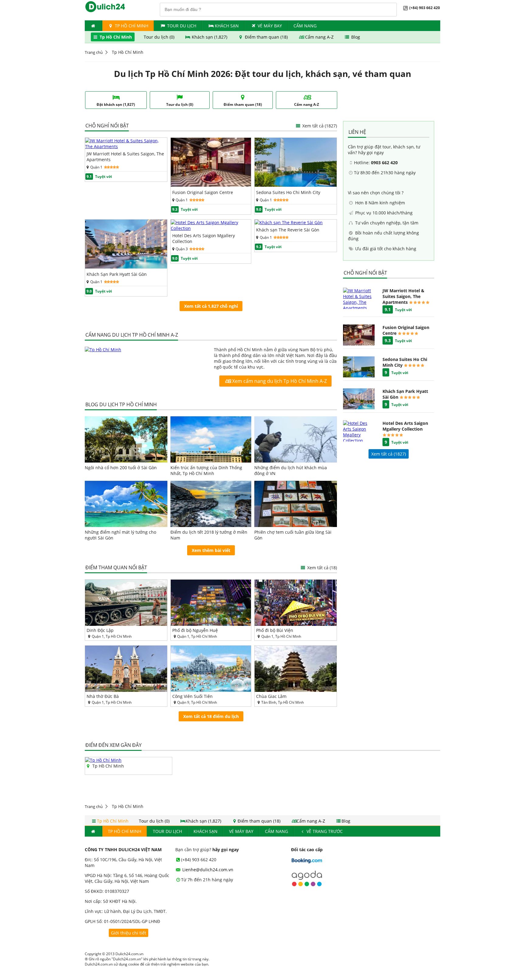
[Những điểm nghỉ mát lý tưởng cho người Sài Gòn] (126, 504)
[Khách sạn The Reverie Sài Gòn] (289, 222)
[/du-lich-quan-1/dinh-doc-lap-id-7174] (126, 603)
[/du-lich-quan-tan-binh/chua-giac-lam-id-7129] (296, 669)
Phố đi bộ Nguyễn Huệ (195, 630)
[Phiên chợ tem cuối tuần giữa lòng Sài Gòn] (295, 504)
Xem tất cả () (388, 454)
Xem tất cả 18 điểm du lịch (211, 716)
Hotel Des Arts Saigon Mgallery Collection (203, 238)
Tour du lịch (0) (160, 37)
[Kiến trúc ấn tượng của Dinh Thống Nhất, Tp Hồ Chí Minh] (211, 439)
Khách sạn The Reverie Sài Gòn (287, 230)
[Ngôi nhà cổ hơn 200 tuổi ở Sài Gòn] (126, 439)
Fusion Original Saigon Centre (202, 192)
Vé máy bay (270, 26)
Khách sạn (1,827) (209, 37)
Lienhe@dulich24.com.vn (207, 869)
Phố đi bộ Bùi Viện (274, 630)
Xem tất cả (319, 126)
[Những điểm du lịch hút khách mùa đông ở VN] (295, 439)
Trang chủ (94, 52)
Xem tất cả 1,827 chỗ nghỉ (211, 306)
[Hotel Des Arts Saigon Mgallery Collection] (211, 228)
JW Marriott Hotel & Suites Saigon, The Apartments (125, 156)
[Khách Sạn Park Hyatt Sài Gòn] (126, 267)
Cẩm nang (305, 26)
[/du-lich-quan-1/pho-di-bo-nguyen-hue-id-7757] (211, 603)
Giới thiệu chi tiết (128, 933)
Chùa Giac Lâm (271, 696)
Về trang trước (324, 831)
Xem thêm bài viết (211, 550)
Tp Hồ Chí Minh (131, 26)
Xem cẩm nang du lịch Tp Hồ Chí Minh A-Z (279, 381)
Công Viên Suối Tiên (192, 696)
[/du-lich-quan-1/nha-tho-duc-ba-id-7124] (126, 669)
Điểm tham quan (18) (266, 37)
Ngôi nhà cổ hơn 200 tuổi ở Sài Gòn (121, 467)
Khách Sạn (227, 26)
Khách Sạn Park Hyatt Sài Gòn (117, 274)
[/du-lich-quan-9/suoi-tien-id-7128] (211, 669)
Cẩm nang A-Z (319, 37)
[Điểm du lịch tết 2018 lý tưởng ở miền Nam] (211, 504)
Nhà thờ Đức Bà (103, 696)
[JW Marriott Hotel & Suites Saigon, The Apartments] (126, 146)
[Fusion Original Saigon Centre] (211, 185)
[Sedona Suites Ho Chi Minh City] (296, 185)
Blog (355, 37)
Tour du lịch (181, 26)
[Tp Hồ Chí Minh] (146, 349)
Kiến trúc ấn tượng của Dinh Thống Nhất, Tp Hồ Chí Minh (206, 470)
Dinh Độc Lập (100, 630)
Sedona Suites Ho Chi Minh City (288, 192)
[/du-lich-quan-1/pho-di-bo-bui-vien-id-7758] (296, 603)
